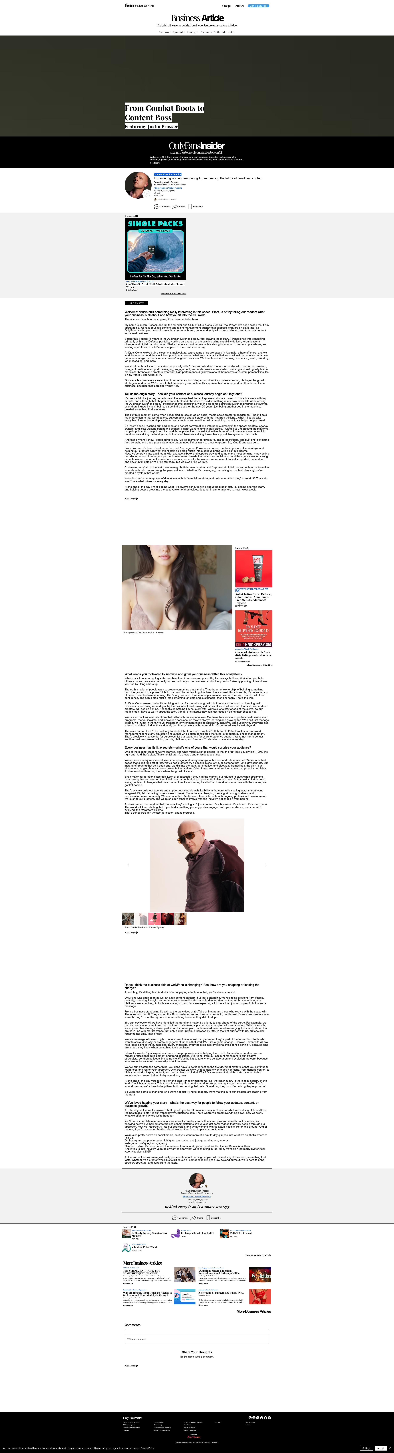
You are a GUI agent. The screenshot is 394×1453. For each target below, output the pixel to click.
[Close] (390, 1448)
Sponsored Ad (130, 216)
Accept (380, 1448)
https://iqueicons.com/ (168, 199)
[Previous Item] (128, 865)
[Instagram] (253, 1417)
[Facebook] (265, 1417)
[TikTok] (261, 1417)
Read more (155, 162)
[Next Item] (266, 865)
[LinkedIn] (269, 1417)
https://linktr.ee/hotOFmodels (168, 188)
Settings (366, 1448)
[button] (239, 6)
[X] (257, 1417)
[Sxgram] (250, 1417)
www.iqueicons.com (182, 1112)
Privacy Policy (147, 1448)
